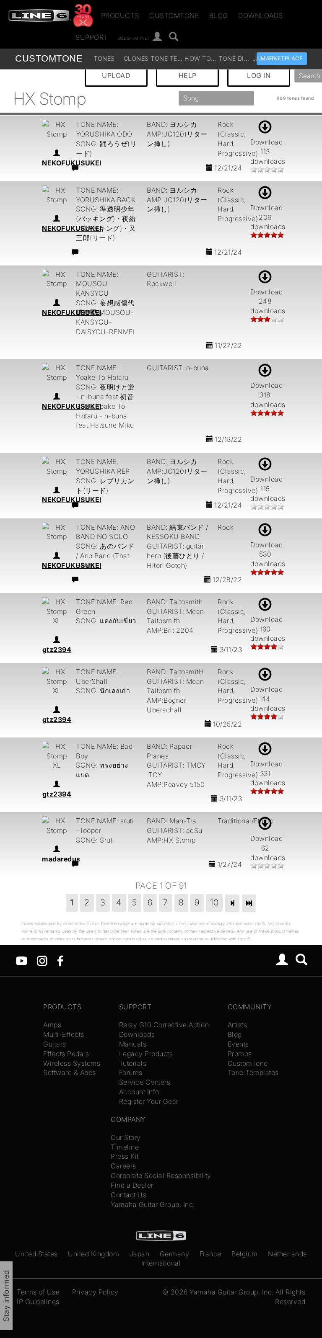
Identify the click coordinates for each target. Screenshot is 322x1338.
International (161, 1263)
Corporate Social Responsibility (161, 1175)
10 (214, 902)
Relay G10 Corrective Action (164, 1025)
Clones (136, 58)
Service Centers (145, 1082)
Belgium (244, 1254)
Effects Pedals (66, 1053)
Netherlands (287, 1254)
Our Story (126, 1137)
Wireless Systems (71, 1063)
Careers (123, 1166)
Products (120, 15)
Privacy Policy (95, 1292)
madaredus (61, 859)
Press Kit (125, 1156)
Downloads (260, 15)
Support (91, 37)
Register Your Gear (149, 1101)
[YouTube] (21, 960)
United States (36, 1254)
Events (238, 1044)
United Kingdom (93, 1254)
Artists (237, 1025)
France (210, 1254)
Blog (218, 15)
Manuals (133, 1044)
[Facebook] (60, 960)
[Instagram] (42, 960)
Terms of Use (38, 1292)
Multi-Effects (63, 1034)
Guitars (54, 1044)
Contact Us (128, 1195)
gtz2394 (57, 649)
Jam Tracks (268, 58)
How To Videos (200, 58)
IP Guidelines (38, 1301)
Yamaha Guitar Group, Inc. (153, 1204)
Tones (104, 58)
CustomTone (174, 15)
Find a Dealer (132, 1185)
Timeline (125, 1147)
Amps (52, 1025)
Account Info (139, 1092)
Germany (175, 1254)
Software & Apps (69, 1072)
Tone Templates (167, 58)
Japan (140, 1254)
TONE (49, 58)
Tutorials (133, 1063)
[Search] (174, 37)
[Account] (157, 37)
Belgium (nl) (133, 37)
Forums (131, 1072)
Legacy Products (146, 1053)
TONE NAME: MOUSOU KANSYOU (97, 284)
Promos (240, 1053)
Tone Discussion (234, 58)
